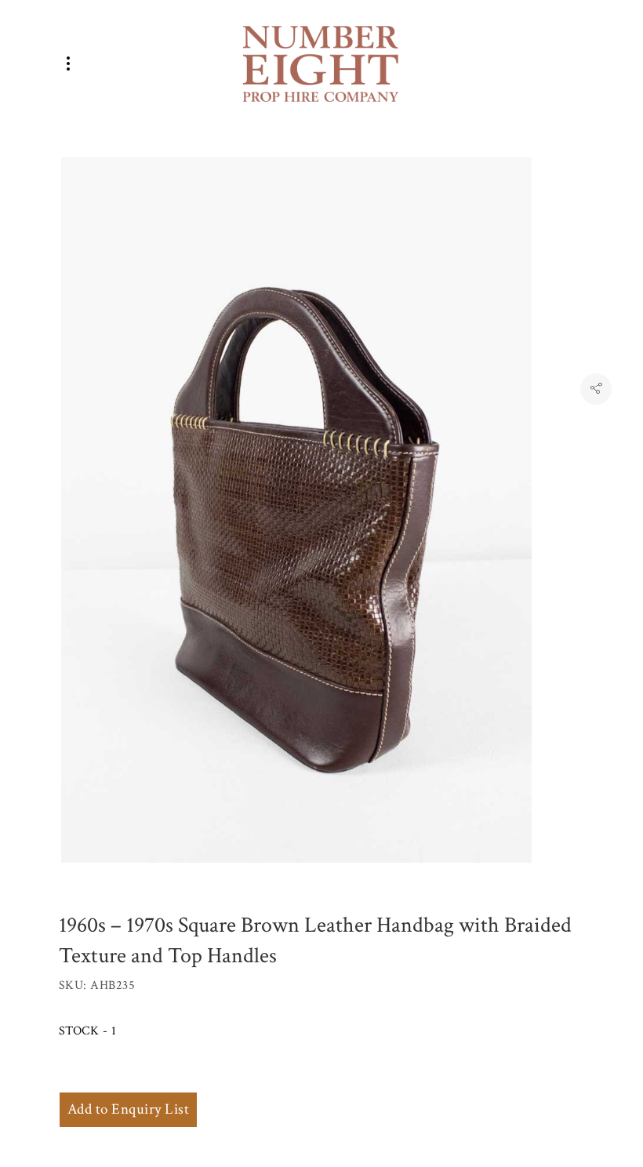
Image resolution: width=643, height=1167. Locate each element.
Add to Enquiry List (128, 1109)
